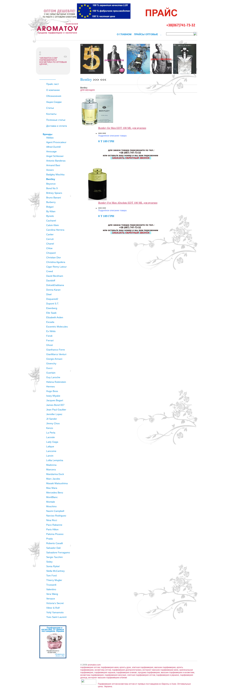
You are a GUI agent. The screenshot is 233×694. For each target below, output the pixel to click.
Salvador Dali (53, 547)
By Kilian (50, 211)
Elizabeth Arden (54, 317)
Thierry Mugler (54, 580)
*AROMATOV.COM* (48, 58)
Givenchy (51, 363)
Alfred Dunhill (53, 146)
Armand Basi (53, 165)
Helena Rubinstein (56, 382)
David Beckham (54, 276)
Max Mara (51, 488)
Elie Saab (51, 312)
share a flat (60, 656)
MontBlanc (52, 497)
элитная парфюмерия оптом (141, 675)
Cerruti (50, 239)
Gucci (49, 368)
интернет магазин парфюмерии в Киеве (107, 677)
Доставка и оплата (56, 125)
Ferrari (50, 340)
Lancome (51, 451)
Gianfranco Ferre (55, 349)
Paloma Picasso (54, 534)
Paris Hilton (52, 529)
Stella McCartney (55, 571)
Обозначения (53, 96)
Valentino (51, 589)
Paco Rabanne (54, 524)
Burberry (51, 202)
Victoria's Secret (55, 603)
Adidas (50, 137)
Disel (49, 294)
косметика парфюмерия (92, 675)
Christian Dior (53, 257)
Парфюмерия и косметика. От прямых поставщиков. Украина (52, 629)
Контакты (51, 114)
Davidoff (50, 280)
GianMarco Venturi (56, 354)
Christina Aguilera (55, 262)
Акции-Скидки (54, 102)
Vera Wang (52, 594)
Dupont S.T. (52, 303)
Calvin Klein (52, 225)
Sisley (49, 561)
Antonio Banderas (55, 160)
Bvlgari (50, 206)
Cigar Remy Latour (56, 266)
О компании (53, 90)
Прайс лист (52, 84)
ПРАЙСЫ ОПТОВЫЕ (146, 34)
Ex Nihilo (51, 331)
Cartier (50, 234)
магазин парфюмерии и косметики (177, 672)
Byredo (50, 216)
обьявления (59, 654)
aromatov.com (94, 665)
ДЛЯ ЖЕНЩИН (87, 90)
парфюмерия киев (110, 667)
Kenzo (49, 428)
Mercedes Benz (54, 492)
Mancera (51, 469)
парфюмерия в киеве (126, 672)
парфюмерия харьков (104, 672)
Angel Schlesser (55, 156)
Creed (49, 271)
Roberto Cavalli (54, 543)
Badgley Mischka (55, 174)
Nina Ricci (51, 520)
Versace (50, 598)
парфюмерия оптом (90, 667)
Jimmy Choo (53, 423)
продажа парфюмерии (149, 672)
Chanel (50, 243)
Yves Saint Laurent (56, 617)
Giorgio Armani (54, 358)
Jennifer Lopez (54, 414)
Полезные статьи (55, 119)
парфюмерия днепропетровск (126, 670)
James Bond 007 (55, 405)
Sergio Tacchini (54, 557)
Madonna (51, 465)
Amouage (51, 151)
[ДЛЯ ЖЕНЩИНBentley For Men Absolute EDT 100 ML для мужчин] (97, 199)
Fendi (49, 335)
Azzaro (50, 170)
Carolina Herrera (55, 229)
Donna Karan (53, 289)
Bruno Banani (53, 197)
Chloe (49, 248)
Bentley (50, 179)
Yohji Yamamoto (55, 612)
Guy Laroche (53, 377)
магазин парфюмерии (165, 667)
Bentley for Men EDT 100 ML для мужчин (122, 128)
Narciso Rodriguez (56, 515)
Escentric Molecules (57, 326)
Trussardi (51, 584)
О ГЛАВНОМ (124, 34)
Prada (49, 538)
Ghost (49, 345)
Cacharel (51, 220)
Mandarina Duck (55, 474)
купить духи (125, 667)
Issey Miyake (53, 395)
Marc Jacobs (53, 478)
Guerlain (50, 372)
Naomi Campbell (55, 511)
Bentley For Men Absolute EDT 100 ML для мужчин (127, 202)
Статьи (50, 108)
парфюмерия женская (115, 675)
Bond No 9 (52, 188)
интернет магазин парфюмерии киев (160, 670)
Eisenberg (51, 308)
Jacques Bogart (54, 400)
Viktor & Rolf (53, 607)
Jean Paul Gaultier (56, 409)
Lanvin (49, 455)
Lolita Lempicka (54, 460)
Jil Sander (51, 418)
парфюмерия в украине (167, 675)
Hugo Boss (52, 391)
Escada (50, 322)
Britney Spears (54, 193)
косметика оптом (103, 670)
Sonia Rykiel (53, 566)
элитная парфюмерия (142, 667)
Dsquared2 (52, 299)
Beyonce (51, 183)
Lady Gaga (52, 441)
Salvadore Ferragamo (58, 552)
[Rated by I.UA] (88, 684)
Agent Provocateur (56, 142)
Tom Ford (51, 575)
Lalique (50, 446)
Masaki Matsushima (57, 483)
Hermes (50, 386)
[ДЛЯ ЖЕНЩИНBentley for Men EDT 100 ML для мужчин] (97, 125)
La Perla (50, 432)
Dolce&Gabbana (55, 285)
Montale (50, 501)
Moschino (51, 506)
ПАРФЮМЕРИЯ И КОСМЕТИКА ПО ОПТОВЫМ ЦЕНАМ (53, 62)
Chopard (51, 252)
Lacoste (50, 437)
